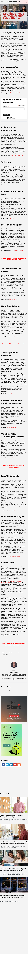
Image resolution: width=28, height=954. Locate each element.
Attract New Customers (7, 7)
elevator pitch (14, 167)
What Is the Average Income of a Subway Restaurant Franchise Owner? (14, 644)
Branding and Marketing (7, 652)
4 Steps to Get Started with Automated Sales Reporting (14, 466)
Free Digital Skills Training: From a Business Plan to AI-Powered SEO (14, 259)
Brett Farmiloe (14, 672)
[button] (2, 2)
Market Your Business (19, 7)
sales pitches (5, 654)
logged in (10, 690)
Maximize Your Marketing (7, 9)
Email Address (6, 106)
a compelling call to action (18, 441)
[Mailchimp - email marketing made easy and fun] (11, 118)
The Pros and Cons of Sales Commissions (14, 344)
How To (17, 652)
